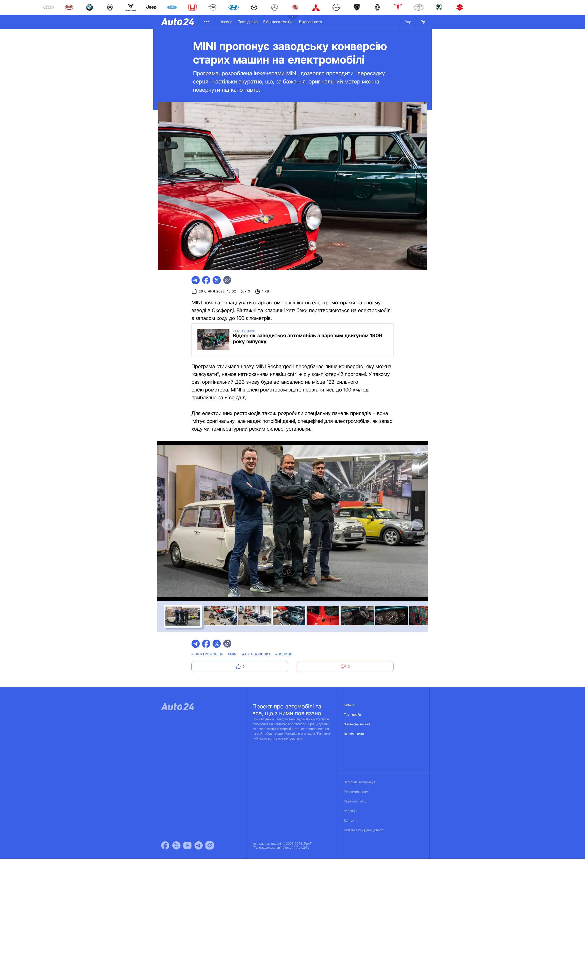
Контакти (351, 821)
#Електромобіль (207, 654)
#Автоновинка (256, 654)
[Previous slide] (167, 524)
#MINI (233, 654)
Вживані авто (310, 21)
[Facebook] (165, 845)
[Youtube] (187, 845)
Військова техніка (278, 21)
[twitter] (217, 280)
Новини (226, 21)
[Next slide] (417, 524)
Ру (423, 21)
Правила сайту (355, 801)
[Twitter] (176, 845)
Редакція (350, 811)
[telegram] (195, 280)
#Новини (284, 654)
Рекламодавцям (356, 792)
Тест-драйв (248, 21)
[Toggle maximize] (417, 451)
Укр (408, 21)
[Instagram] (209, 845)
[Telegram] (198, 845)
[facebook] (206, 280)
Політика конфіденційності (364, 830)
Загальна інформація (359, 782)
